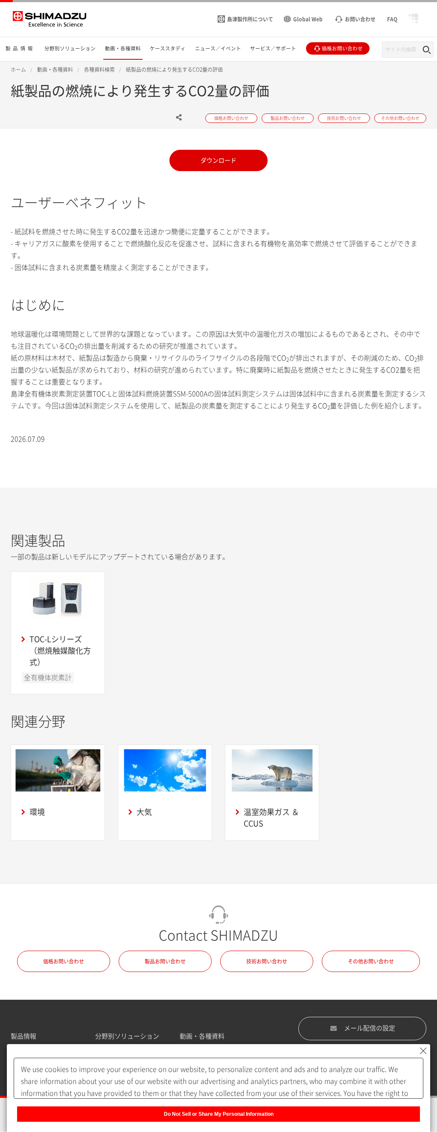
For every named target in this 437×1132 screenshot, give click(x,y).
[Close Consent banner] (423, 1051)
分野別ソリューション (127, 1036)
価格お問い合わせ (63, 961)
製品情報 (23, 1036)
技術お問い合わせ (266, 961)
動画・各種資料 (202, 1036)
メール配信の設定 (369, 1028)
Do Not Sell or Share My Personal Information (219, 1114)
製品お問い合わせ (165, 961)
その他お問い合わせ (371, 961)
